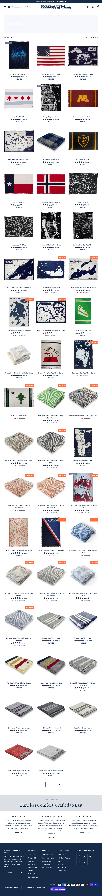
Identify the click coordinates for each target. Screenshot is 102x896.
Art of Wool (31, 864)
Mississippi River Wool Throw (83, 460)
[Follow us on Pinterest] (79, 862)
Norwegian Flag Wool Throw (51, 202)
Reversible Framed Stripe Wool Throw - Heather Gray (83, 684)
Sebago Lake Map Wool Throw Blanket (83, 373)
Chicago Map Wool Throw (51, 117)
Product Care (18, 832)
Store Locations (33, 855)
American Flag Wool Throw (51, 74)
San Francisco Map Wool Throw (83, 245)
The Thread (46, 864)
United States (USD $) (11, 887)
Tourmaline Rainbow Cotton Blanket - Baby (19, 373)
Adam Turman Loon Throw (19, 74)
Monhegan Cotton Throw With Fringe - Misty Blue (83, 594)
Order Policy (61, 867)
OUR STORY (51, 837)
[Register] (21, 872)
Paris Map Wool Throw (83, 202)
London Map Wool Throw (19, 245)
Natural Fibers (83, 832)
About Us (31, 861)
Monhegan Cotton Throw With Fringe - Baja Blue (83, 552)
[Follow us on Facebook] (79, 856)
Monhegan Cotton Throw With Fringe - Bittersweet (19, 507)
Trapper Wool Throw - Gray (51, 638)
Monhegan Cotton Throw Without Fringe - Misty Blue (18, 639)
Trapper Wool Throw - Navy (83, 638)
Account (60, 864)
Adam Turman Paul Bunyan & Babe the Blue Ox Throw (83, 507)
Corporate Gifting (47, 858)
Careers (30, 871)
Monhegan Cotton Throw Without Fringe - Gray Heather (51, 594)
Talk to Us (60, 855)
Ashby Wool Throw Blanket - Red (19, 770)
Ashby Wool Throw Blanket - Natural (51, 770)
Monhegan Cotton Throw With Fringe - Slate (83, 415)
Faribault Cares (33, 874)
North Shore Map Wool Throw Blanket (19, 287)
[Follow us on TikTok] (84, 862)
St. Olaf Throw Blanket (83, 159)
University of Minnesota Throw (83, 117)
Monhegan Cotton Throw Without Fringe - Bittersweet (51, 507)
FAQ (58, 861)
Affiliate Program (47, 855)
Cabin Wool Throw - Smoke (83, 728)
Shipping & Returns (63, 858)
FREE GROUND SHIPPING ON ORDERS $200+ (51, 1)
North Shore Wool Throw (51, 159)
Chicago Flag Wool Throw (18, 117)
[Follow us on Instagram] (90, 856)
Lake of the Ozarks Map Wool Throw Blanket (51, 330)
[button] (15, 77)
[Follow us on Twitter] (84, 856)
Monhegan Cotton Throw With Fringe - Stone (18, 460)
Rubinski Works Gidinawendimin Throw (19, 550)
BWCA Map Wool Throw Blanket (18, 159)
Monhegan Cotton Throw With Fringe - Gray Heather (19, 594)
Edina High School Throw (83, 330)
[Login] (93, 7)
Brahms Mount (33, 877)
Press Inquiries (47, 861)
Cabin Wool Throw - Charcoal (51, 728)
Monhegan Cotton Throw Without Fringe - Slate (51, 462)
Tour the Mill (32, 858)
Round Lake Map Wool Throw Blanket (19, 330)
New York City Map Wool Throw (51, 245)
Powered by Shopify (40, 887)
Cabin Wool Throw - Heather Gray (19, 728)
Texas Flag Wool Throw (18, 202)
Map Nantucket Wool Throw (51, 287)
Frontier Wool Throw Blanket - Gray (51, 683)
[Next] (59, 784)
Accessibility (61, 871)
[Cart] (97, 7)
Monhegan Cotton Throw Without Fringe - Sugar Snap (51, 417)
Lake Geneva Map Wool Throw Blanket (83, 287)
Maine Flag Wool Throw (18, 415)
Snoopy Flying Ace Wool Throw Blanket (51, 373)
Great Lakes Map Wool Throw (83, 74)
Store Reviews (47, 867)
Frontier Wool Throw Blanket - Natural (19, 683)
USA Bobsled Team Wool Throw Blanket (51, 550)
